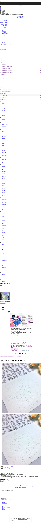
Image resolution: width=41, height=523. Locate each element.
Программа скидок (6, 38)
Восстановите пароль (14, 6)
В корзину (2, 481)
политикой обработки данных (22, 519)
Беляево (5, 25)
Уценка (4, 40)
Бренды (3, 30)
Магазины (4, 31)
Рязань (5, 27)
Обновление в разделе (4, 1)
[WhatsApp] (4, 500)
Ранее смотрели (3, 494)
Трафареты (19, 356)
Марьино (5, 26)
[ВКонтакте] (0, 500)
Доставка (4, 32)
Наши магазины (4, 24)
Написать (6, 22)
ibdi (12, 466)
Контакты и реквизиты (6, 507)
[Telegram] (3, 500)
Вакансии (4, 508)
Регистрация (2, 7)
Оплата (3, 505)
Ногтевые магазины (5, 506)
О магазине (4, 509)
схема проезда (3, 303)
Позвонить (1, 22)
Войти (3, 502)
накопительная (16, 486)
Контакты (4, 42)
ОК (12, 520)
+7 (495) (3, 20)
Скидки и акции (5, 33)
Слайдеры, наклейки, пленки (9, 356)
